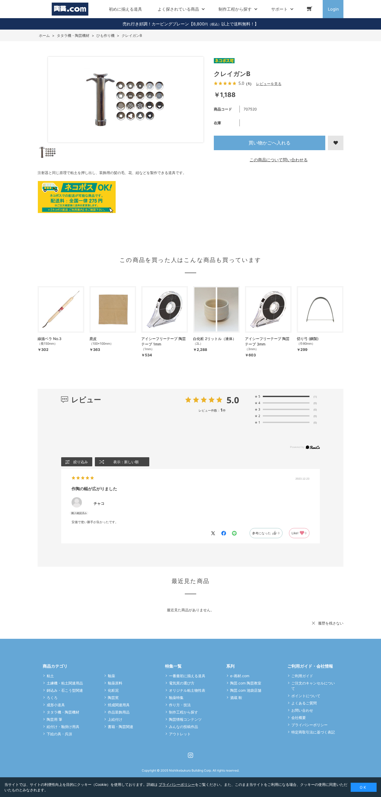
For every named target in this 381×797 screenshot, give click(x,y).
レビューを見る (268, 83)
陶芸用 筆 (54, 719)
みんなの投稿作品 (183, 726)
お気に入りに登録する (335, 143)
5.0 (233, 400)
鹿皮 (93, 338)
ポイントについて (305, 696)
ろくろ (52, 697)
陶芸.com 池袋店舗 (245, 690)
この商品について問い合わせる (279, 159)
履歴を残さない (330, 623)
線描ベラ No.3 (49, 338)
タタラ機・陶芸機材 (63, 712)
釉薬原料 (115, 683)
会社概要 (298, 717)
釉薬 (111, 676)
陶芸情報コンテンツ (185, 719)
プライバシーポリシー (309, 725)
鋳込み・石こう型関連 (65, 690)
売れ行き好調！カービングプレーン (156, 23)
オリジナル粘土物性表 (187, 690)
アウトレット (180, 734)
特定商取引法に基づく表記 (313, 732)
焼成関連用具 (119, 705)
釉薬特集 (176, 697)
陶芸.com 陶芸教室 (245, 683)
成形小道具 (56, 705)
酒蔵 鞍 (236, 697)
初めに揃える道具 (125, 9)
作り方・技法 (180, 705)
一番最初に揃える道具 (187, 676)
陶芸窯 (113, 697)
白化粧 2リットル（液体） (214, 338)
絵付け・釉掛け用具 (63, 726)
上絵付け (115, 719)
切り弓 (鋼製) (308, 338)
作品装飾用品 (119, 712)
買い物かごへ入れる (270, 142)
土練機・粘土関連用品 (65, 683)
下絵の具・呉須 (59, 734)
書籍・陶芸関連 (120, 726)
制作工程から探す (183, 712)
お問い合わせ (302, 710)
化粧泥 (113, 690)
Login (333, 9)
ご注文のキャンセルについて (313, 686)
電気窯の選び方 (181, 683)
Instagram (190, 755)
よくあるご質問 (304, 703)
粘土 (50, 676)
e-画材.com (239, 676)
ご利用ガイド (302, 676)
